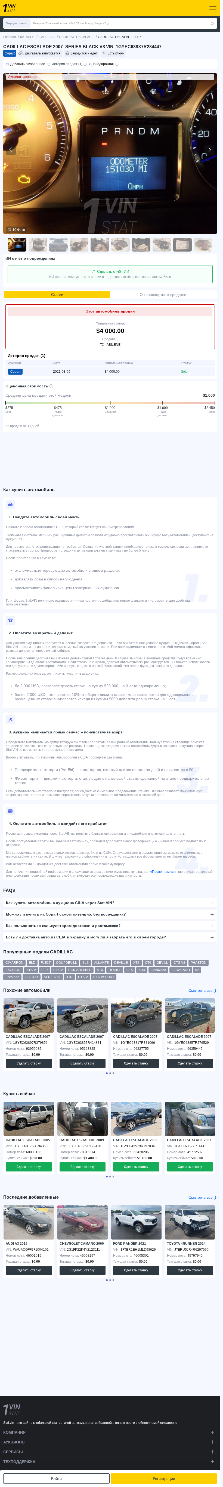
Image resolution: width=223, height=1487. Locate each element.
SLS (85, 963)
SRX (141, 970)
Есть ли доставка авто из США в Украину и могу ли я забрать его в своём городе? (86, 937)
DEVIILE (115, 970)
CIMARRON (14, 963)
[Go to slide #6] (120, 245)
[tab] (107, 1073)
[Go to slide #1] (17, 245)
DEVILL (162, 963)
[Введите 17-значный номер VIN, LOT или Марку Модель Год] (212, 23)
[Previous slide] (11, 150)
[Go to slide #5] (100, 245)
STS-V (31, 970)
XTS (136, 963)
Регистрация (164, 1478)
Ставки (57, 294)
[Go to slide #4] (79, 245)
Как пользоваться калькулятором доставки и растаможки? (63, 925)
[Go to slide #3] (58, 245)
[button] (16, 23)
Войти (56, 1478)
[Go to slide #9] (182, 245)
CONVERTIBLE (79, 970)
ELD (32, 963)
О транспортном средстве (163, 294)
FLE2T (46, 963)
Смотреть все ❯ (202, 990)
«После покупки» (163, 872)
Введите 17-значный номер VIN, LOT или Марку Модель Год (71, 23)
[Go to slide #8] (162, 245)
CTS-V (83, 977)
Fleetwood (158, 970)
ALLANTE (101, 963)
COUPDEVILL (66, 963)
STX (100, 970)
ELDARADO (181, 970)
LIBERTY (31, 977)
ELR (44, 970)
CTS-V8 (179, 963)
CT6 (148, 963)
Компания (14, 1432)
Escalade (12, 977)
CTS (129, 970)
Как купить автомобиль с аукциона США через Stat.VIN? (60, 903)
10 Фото (19, 230)
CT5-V (58, 970)
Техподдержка (19, 1462)
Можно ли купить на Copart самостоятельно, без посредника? (66, 914)
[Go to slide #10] (203, 245)
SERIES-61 (52, 977)
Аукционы (14, 1442)
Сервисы (13, 1452)
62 (197, 970)
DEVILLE (121, 963)
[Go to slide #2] (38, 245)
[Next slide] (209, 150)
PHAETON (198, 963)
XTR (69, 977)
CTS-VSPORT (103, 977)
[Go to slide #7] (141, 245)
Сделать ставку (29, 1063)
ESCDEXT (13, 970)
